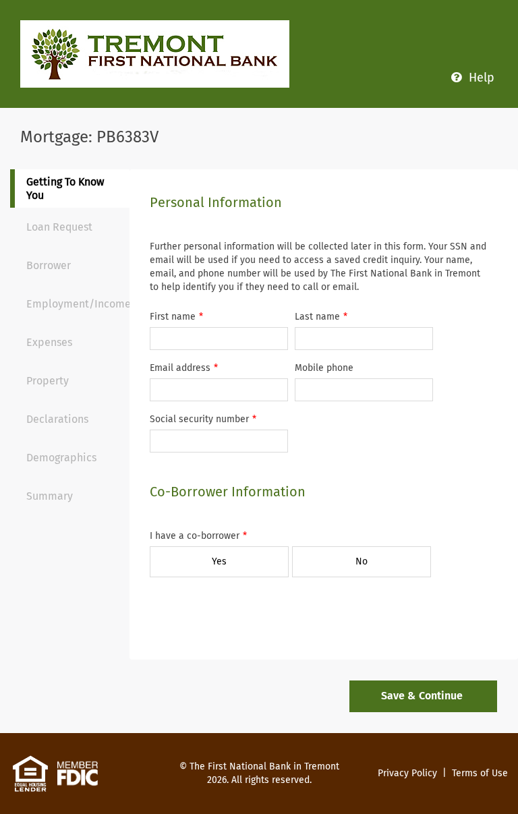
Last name (317, 316)
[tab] (72, 188)
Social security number (199, 419)
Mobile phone (324, 368)
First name (173, 316)
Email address (180, 368)
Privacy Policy (407, 773)
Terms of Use (480, 773)
